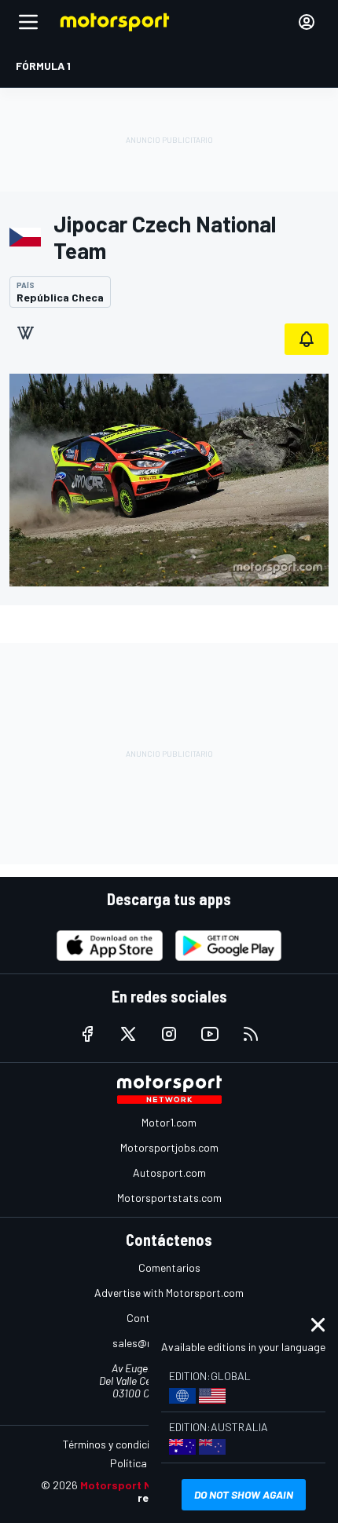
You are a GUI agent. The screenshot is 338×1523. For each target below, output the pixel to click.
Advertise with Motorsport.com (169, 1292)
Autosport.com (169, 1172)
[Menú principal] (28, 22)
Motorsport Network (134, 1485)
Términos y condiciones (117, 1444)
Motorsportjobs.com (169, 1147)
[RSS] (250, 1034)
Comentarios (169, 1267)
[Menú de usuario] (306, 22)
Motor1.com (169, 1122)
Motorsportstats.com (169, 1197)
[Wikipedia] (25, 333)
